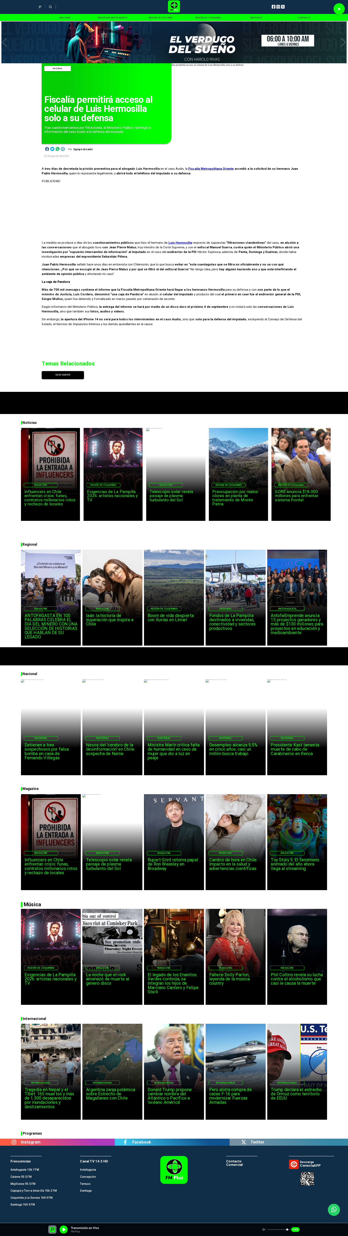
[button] (4, 42)
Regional (226, 608)
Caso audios (62, 375)
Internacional (41, 1082)
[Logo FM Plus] (174, 7)
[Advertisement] (174, 401)
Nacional (57, 68)
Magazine (40, 485)
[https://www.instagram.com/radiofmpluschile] (13, 1142)
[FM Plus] (40, 9)
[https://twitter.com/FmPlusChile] (243, 1142)
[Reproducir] (339, 9)
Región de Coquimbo (103, 485)
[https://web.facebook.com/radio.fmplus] (125, 1142)
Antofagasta (287, 608)
